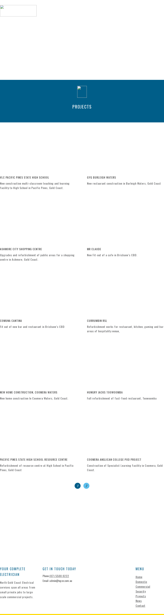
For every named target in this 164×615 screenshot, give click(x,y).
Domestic (74, 12)
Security (118, 12)
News (155, 12)
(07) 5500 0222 (59, 576)
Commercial (97, 12)
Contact (60, 17)
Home (57, 12)
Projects (138, 12)
